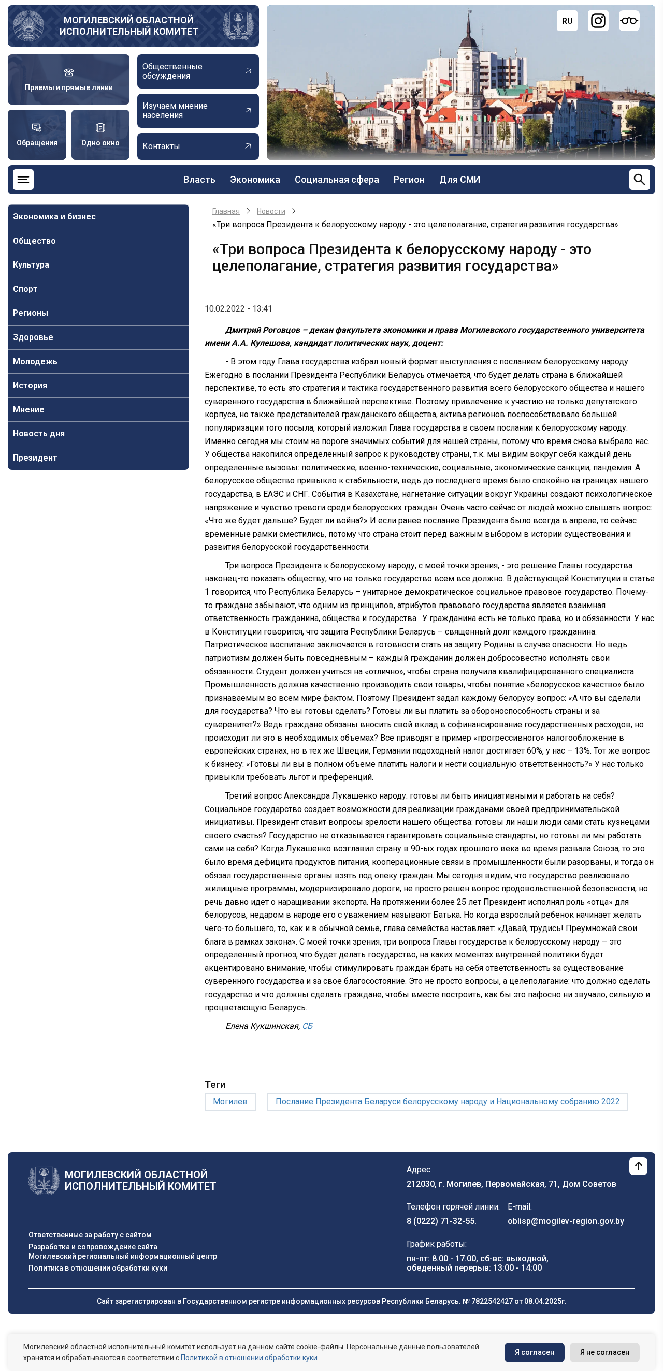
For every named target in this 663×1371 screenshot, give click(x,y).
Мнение (29, 410)
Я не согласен (604, 1352)
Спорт (25, 289)
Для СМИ (459, 179)
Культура (31, 265)
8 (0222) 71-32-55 (440, 1221)
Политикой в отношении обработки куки (249, 1357)
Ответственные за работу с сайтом (90, 1235)
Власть (199, 179)
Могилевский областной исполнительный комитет (129, 25)
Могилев (230, 1102)
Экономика (255, 179)
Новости (271, 211)
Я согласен (534, 1352)
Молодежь (35, 361)
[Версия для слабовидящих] (629, 20)
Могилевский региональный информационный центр (122, 1256)
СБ (307, 1026)
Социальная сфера (337, 179)
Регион (409, 179)
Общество (34, 241)
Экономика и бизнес (54, 217)
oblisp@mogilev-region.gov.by (566, 1221)
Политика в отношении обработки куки (97, 1268)
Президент (35, 458)
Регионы (30, 313)
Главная (226, 211)
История (30, 385)
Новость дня (39, 433)
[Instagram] (598, 20)
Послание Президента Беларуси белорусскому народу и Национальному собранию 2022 (448, 1102)
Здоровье (33, 337)
